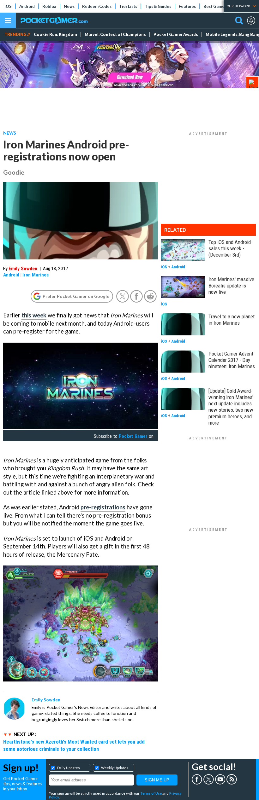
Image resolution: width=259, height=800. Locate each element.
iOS (8, 6)
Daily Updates (68, 768)
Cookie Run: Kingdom (55, 34)
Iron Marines (35, 275)
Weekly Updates (114, 768)
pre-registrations (103, 507)
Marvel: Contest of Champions (115, 34)
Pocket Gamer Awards (176, 34)
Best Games (214, 6)
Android (27, 6)
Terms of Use (151, 793)
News (69, 6)
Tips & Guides (158, 6)
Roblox (49, 6)
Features (187, 6)
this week (33, 315)
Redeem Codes (96, 6)
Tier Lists (128, 6)
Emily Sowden (23, 268)
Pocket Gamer (133, 436)
